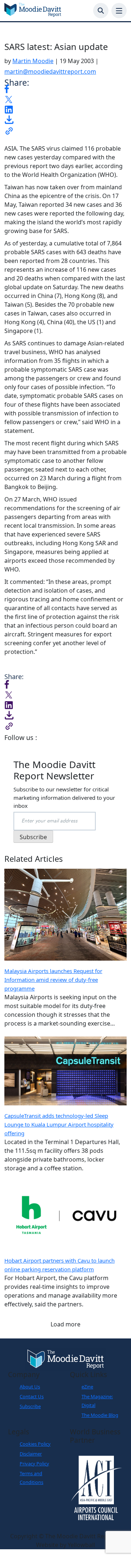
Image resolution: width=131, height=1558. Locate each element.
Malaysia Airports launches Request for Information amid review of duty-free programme (53, 979)
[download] (8, 119)
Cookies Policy (35, 1444)
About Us (30, 1386)
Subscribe (30, 1406)
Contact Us (32, 1396)
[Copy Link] (8, 130)
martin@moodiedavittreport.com (50, 71)
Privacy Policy (34, 1463)
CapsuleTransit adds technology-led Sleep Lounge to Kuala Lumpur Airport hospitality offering (59, 1124)
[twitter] (8, 99)
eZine (87, 1386)
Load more (65, 1324)
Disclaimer (31, 1453)
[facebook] (6, 88)
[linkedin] (8, 109)
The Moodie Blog (100, 1415)
